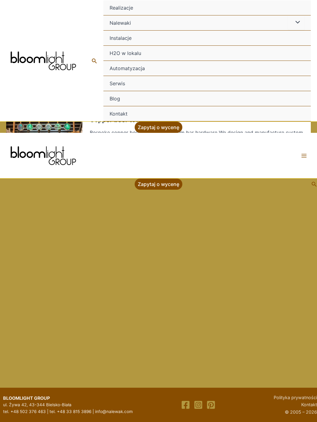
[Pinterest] (210, 404)
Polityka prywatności (295, 397)
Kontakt (119, 114)
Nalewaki (120, 23)
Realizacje (121, 8)
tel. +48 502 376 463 (24, 411)
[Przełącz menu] (296, 22)
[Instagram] (198, 404)
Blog (115, 98)
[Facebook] (185, 404)
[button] (94, 61)
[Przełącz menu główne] (304, 155)
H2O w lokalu (125, 53)
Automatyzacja (127, 68)
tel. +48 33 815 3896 (70, 411)
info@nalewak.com (114, 411)
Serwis (117, 83)
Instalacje (121, 38)
